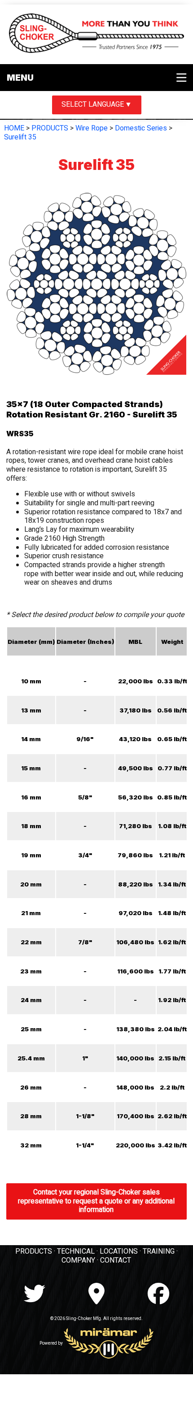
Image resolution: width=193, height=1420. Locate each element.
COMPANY (78, 1260)
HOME (14, 128)
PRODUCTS (49, 128)
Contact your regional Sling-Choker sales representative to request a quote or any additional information (96, 1201)
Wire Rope (91, 128)
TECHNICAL (76, 1251)
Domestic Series (141, 128)
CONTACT (115, 1260)
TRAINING (159, 1251)
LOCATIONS (119, 1251)
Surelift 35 (20, 137)
